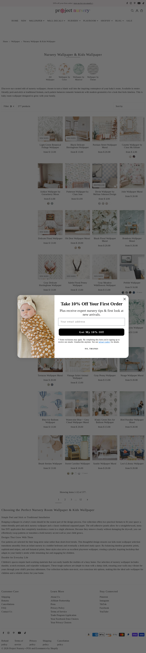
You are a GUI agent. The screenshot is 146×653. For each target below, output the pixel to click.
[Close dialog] (124, 299)
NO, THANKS (91, 349)
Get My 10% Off (91, 332)
